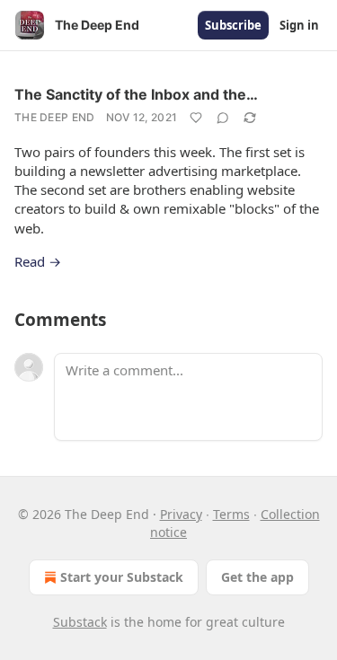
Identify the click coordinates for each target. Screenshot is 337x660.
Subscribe (233, 25)
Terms (231, 514)
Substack (80, 621)
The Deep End (54, 117)
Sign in (299, 25)
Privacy (181, 514)
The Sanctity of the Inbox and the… (136, 94)
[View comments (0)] (223, 117)
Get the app (257, 576)
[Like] (196, 117)
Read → (37, 261)
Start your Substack (121, 576)
